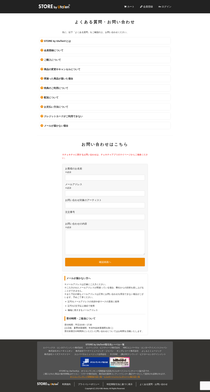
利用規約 (66, 384)
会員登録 (148, 6)
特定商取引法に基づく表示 (119, 384)
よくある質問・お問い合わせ (154, 384)
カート (130, 6)
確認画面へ (105, 262)
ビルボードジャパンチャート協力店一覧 (122, 377)
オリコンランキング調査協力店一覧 (86, 377)
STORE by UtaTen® (54, 6)
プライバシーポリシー (88, 384)
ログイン (166, 6)
